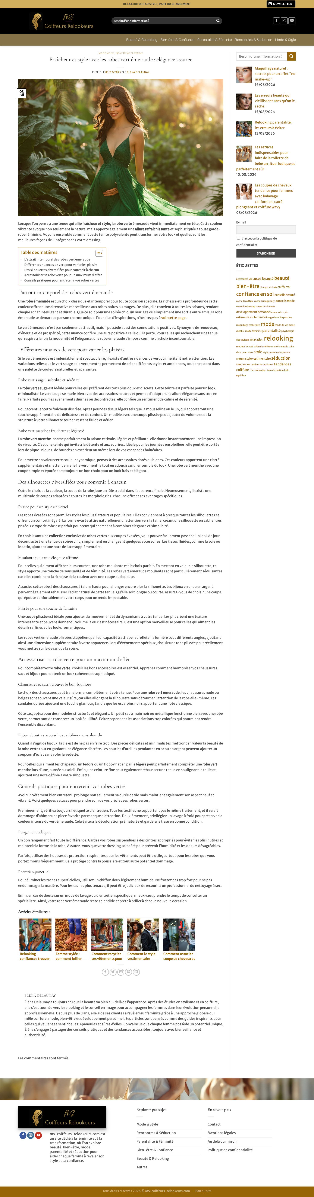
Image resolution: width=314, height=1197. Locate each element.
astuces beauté (261, 279)
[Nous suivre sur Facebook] (276, 20)
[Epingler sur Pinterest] (128, 972)
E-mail (241, 222)
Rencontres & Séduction (253, 39)
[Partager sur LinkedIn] (136, 972)
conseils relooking (245, 306)
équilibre (241, 375)
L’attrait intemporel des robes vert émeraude (57, 259)
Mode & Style (285, 39)
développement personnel (253, 312)
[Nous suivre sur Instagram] (284, 20)
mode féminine (253, 331)
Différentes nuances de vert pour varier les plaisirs (60, 265)
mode (267, 324)
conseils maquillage (264, 301)
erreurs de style (279, 312)
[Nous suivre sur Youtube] (291, 20)
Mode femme (134, 53)
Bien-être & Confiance (177, 39)
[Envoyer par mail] (120, 972)
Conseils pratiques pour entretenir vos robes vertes (61, 280)
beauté (281, 278)
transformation (258, 370)
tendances (243, 364)
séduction (281, 358)
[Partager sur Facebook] (105, 972)
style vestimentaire (258, 358)
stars (250, 352)
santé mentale (280, 346)
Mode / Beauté (116, 53)
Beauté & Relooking (141, 39)
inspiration (286, 317)
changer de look (268, 287)
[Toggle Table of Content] (97, 253)
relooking (278, 338)
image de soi (272, 317)
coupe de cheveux (265, 306)
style (258, 352)
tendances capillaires (262, 364)
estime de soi (244, 317)
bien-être (247, 286)
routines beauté (244, 346)
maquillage (242, 324)
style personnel (271, 352)
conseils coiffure (245, 301)
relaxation (256, 339)
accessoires (242, 279)
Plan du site (203, 1191)
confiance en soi (255, 294)
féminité (260, 317)
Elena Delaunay (138, 72)
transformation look (278, 370)
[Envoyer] (218, 21)
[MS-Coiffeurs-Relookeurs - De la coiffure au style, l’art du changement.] (61, 21)
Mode (102, 53)
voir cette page (173, 318)
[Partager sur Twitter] (113, 972)
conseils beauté (284, 295)
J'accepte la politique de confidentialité (256, 242)
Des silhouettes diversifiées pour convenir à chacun (61, 270)
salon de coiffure (263, 346)
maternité (254, 324)
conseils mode (285, 301)
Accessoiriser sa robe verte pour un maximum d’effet (63, 275)
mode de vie (281, 324)
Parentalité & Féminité (214, 39)
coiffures (283, 287)
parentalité (271, 331)
